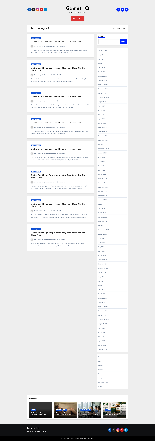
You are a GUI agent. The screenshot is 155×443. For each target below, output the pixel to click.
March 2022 (102, 255)
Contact (80, 18)
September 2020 (103, 319)
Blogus (82, 438)
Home (74, 18)
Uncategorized (35, 38)
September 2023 (103, 195)
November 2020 (103, 311)
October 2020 (102, 315)
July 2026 (101, 55)
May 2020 (101, 336)
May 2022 (101, 247)
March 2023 (102, 213)
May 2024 (101, 166)
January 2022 (102, 260)
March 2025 (102, 123)
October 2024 (102, 144)
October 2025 (102, 93)
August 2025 (102, 102)
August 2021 (102, 272)
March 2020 (102, 345)
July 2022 (101, 238)
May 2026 (101, 63)
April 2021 (101, 289)
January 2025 (102, 131)
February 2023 (103, 217)
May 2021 (101, 285)
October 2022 (102, 225)
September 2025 (103, 97)
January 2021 (102, 302)
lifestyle (101, 369)
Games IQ (77, 8)
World (100, 386)
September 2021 (103, 268)
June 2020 (101, 332)
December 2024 (103, 136)
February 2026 (103, 76)
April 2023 (101, 208)
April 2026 (101, 67)
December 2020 (103, 306)
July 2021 (101, 277)
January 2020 (102, 349)
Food (99, 361)
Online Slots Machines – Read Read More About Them (56, 42)
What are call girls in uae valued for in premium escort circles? (64, 414)
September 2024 (103, 149)
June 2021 (101, 281)
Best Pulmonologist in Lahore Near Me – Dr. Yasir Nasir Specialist (38, 414)
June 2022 (101, 242)
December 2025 (103, 84)
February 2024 (103, 178)
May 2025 (101, 114)
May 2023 (101, 204)
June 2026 (101, 59)
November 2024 (103, 140)
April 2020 (101, 341)
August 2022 (102, 234)
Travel (100, 378)
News (100, 374)
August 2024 (102, 153)
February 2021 (102, 298)
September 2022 (103, 230)
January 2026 (102, 80)
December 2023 (103, 187)
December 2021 (103, 264)
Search (101, 36)
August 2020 (102, 324)
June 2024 (101, 161)
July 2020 (101, 328)
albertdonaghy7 (38, 46)
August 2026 (102, 50)
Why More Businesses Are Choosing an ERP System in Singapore (89, 414)
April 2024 (101, 170)
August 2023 (102, 200)
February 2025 (103, 127)
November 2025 (103, 89)
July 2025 (101, 106)
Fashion (100, 357)
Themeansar (90, 438)
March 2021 (102, 294)
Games (100, 365)
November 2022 (103, 221)
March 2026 (102, 72)
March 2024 (102, 174)
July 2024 (101, 157)
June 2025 (101, 110)
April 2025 (101, 119)
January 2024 (102, 183)
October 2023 (102, 191)
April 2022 (101, 251)
